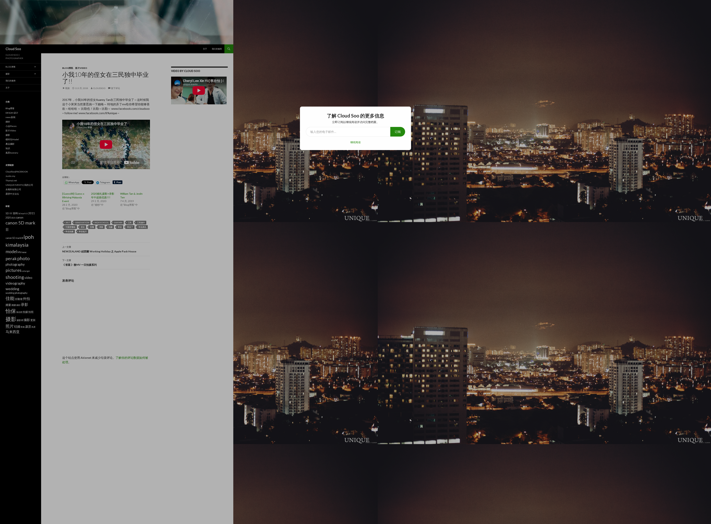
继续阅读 (355, 142)
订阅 (398, 131)
